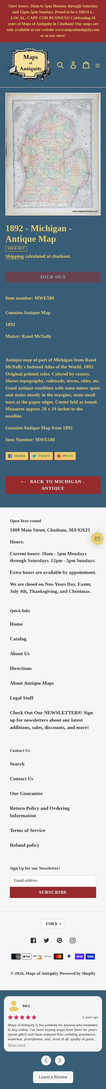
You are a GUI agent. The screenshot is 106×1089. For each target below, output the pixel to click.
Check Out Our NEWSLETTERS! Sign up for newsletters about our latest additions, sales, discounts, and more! (51, 720)
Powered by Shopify (78, 973)
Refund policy (24, 845)
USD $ (51, 924)
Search (17, 763)
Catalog (18, 638)
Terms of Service (27, 830)
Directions (21, 668)
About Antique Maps (32, 683)
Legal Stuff (22, 697)
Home (16, 624)
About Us (20, 653)
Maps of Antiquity (42, 973)
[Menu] (97, 64)
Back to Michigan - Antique (56, 485)
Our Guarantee (26, 793)
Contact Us (21, 778)
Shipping (14, 256)
